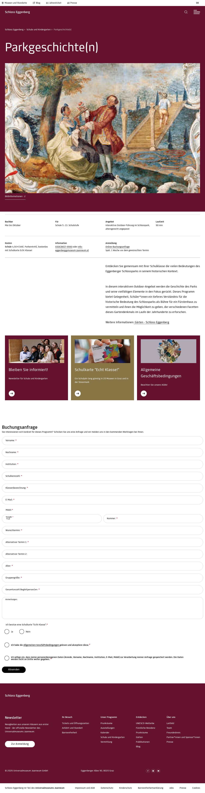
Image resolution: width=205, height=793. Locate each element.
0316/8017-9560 (63, 247)
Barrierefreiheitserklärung (150, 788)
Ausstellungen (108, 728)
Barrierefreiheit (69, 733)
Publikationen (143, 742)
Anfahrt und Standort (72, 728)
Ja (12, 632)
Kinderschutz (125, 788)
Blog (38, 3)
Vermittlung (106, 742)
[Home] (17, 12)
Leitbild (170, 723)
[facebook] (148, 771)
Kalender (105, 733)
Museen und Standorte (16, 3)
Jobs (171, 788)
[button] (186, 12)
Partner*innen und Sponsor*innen (183, 737)
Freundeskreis (173, 733)
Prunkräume (106, 723)
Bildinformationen (14, 196)
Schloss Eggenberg (14, 29)
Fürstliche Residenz (145, 728)
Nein (28, 632)
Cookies (196, 788)
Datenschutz (107, 788)
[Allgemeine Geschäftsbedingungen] (144, 393)
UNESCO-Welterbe (145, 723)
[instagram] (153, 771)
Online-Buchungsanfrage (118, 247)
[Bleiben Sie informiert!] (12, 393)
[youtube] (158, 771)
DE (197, 3)
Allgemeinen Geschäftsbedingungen (41, 645)
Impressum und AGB (85, 788)
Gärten (139, 737)
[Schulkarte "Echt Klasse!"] (78, 393)
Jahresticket (55, 3)
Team (169, 728)
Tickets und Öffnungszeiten (75, 723)
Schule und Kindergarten (39, 29)
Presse (73, 3)
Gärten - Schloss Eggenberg (151, 322)
